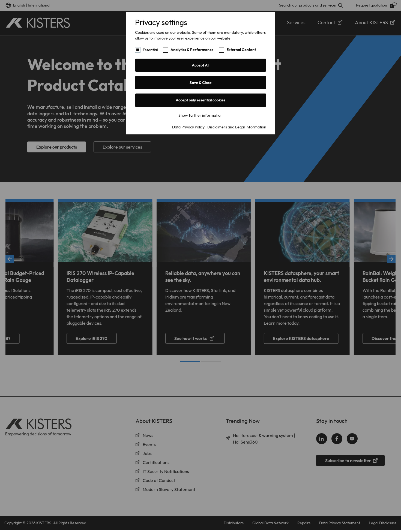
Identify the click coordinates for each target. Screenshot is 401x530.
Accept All (200, 65)
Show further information (200, 115)
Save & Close (201, 82)
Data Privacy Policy (188, 127)
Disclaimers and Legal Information (236, 127)
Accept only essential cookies (200, 100)
